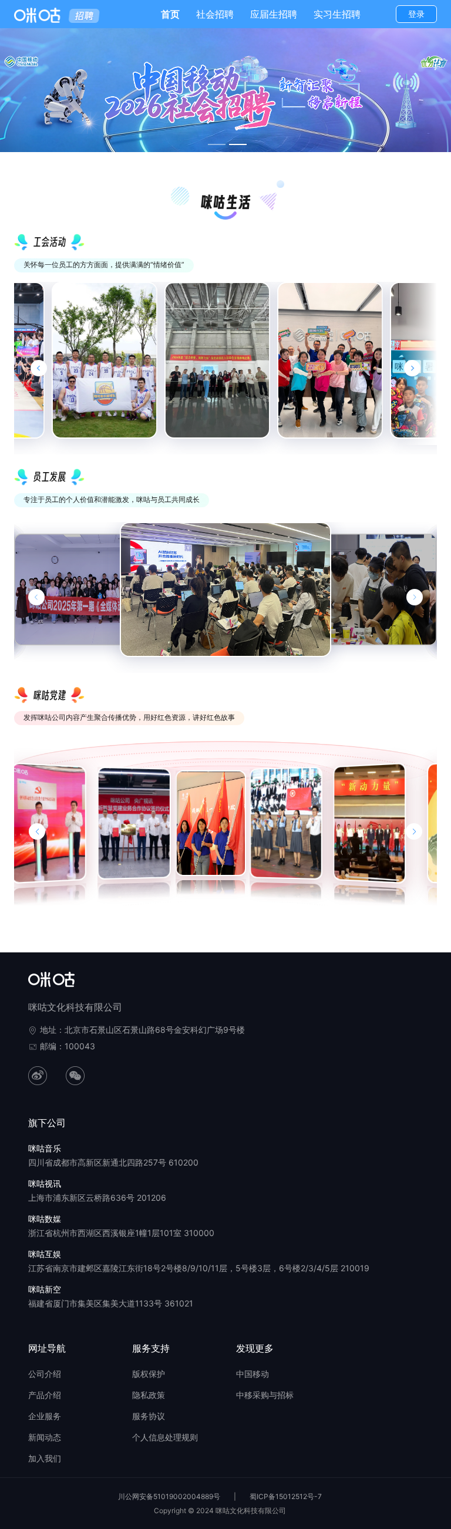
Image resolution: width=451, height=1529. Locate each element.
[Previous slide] (39, 368)
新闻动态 (44, 1437)
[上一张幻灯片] (36, 597)
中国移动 (252, 1374)
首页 (170, 14)
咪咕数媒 (44, 1219)
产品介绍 (44, 1395)
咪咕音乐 (44, 1148)
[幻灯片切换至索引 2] (238, 144)
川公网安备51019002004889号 (169, 1496)
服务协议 (148, 1416)
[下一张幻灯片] (414, 597)
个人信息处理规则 (165, 1437)
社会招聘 (215, 14)
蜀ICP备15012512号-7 (286, 1496)
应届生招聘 (273, 14)
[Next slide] (412, 368)
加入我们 (44, 1458)
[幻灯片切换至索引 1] (217, 144)
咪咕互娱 (44, 1254)
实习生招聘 (337, 14)
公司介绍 (44, 1374)
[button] (37, 831)
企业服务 (44, 1416)
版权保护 (148, 1374)
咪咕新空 (44, 1289)
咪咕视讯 (44, 1183)
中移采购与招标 (265, 1395)
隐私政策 (148, 1395)
